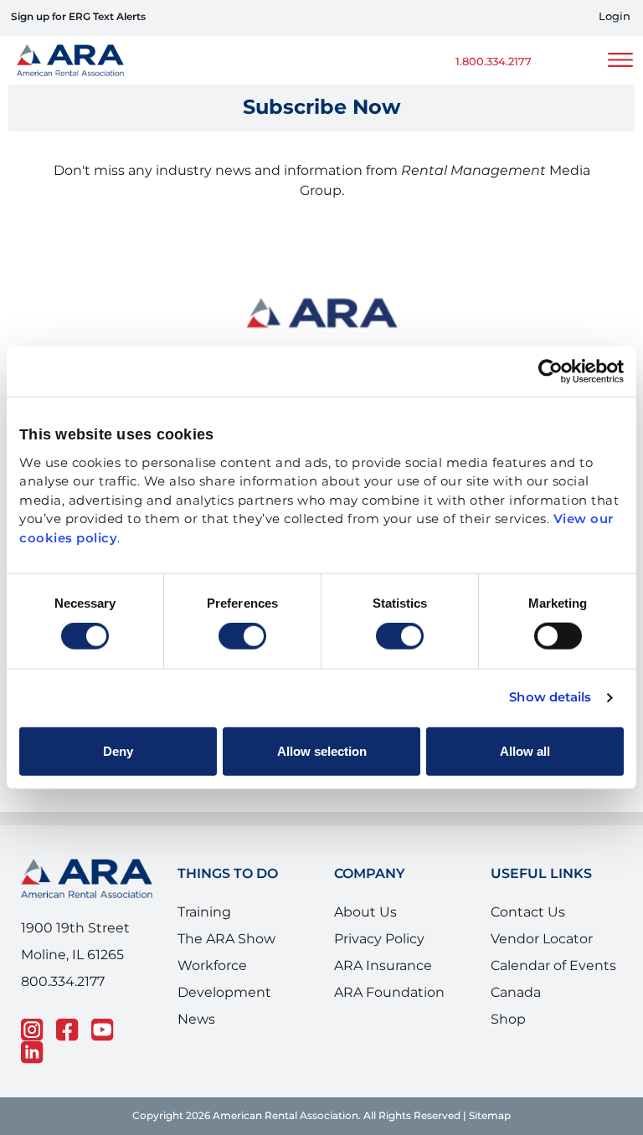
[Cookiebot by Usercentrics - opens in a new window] (550, 371)
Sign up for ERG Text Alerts (78, 17)
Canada (516, 993)
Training (204, 912)
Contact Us (528, 912)
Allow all (525, 750)
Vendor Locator (542, 939)
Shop (508, 1019)
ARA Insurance (383, 966)
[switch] (242, 636)
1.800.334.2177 (493, 62)
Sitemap (490, 1116)
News (196, 1019)
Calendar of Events (553, 966)
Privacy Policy (379, 939)
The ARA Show (226, 939)
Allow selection (322, 750)
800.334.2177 (63, 982)
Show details (550, 698)
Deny (118, 750)
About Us (365, 912)
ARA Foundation (389, 993)
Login (614, 17)
